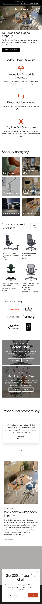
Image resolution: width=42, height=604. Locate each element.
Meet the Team (9, 539)
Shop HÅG (15, 389)
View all (35, 226)
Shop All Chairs (11, 49)
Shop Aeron (15, 360)
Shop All (28, 360)
